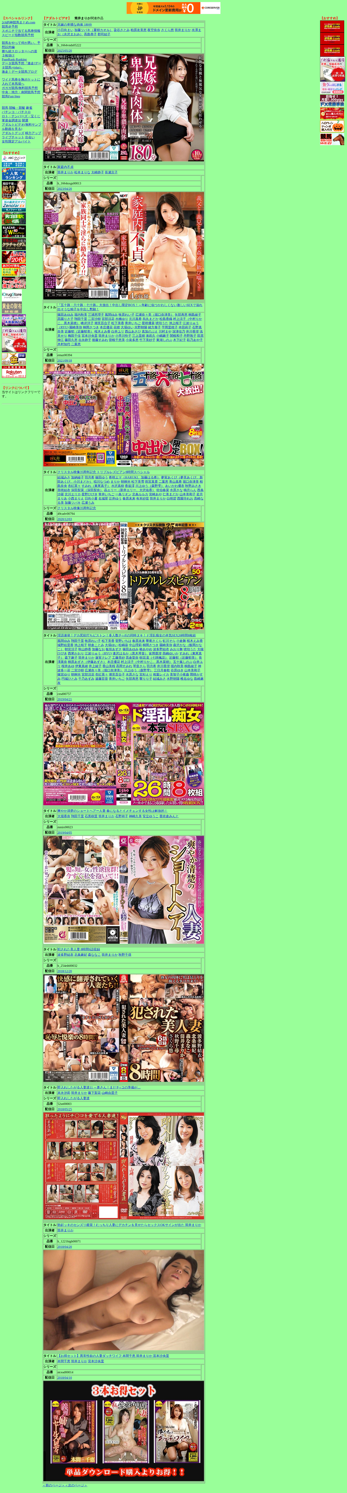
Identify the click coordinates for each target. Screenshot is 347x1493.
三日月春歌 (162, 670)
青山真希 (175, 481)
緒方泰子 (154, 327)
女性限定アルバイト (16, 141)
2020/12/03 (64, 519)
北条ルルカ (140, 494)
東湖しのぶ (164, 340)
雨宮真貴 (151, 481)
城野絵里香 (65, 645)
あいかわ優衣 (174, 486)
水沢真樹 (117, 486)
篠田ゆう (101, 477)
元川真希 (135, 319)
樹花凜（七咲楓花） (153, 657)
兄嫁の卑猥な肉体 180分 (74, 24)
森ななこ (94, 954)
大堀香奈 (63, 816)
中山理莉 (135, 645)
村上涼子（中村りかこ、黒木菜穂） (146, 662)
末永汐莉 (63, 1092)
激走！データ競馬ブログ (19, 71)
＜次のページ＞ (76, 1485)
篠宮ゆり (63, 674)
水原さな (176, 490)
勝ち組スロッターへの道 (19, 51)
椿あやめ (145, 649)
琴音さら (139, 666)
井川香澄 (192, 331)
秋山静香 (84, 649)
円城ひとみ (69, 678)
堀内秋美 (80, 314)
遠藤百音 (101, 678)
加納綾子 (77, 477)
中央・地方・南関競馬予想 (21, 92)
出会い (30, 137)
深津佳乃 (178, 331)
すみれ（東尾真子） (96, 486)
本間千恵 (63, 1361)
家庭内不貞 (65, 167)
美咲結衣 (63, 490)
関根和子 (176, 335)
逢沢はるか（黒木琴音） (130, 653)
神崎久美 (135, 816)
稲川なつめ (102, 481)
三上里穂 (138, 335)
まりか (115, 481)
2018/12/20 (64, 971)
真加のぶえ (150, 331)
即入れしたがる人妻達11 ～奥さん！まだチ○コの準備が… (99, 1087)
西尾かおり (76, 653)
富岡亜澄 (155, 653)
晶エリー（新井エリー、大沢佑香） (129, 490)
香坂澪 (130, 486)
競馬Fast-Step (11, 96)
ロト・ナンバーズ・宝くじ (21, 116)
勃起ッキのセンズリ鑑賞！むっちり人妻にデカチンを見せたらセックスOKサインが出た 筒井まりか (129, 1225)
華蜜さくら (154, 640)
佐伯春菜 (162, 490)
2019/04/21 (64, 699)
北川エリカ (73, 494)
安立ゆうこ (151, 816)
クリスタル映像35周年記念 (76, 508)
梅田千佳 (74, 335)
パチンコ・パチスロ (16, 112)
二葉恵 (76, 344)
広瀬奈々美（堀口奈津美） (154, 314)
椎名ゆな (186, 678)
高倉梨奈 (132, 657)
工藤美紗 (118, 657)
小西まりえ (76, 498)
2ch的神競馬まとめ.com (18, 22)
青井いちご (133, 323)
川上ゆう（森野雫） (149, 486)
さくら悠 (167, 30)
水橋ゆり (121, 319)
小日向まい (65, 30)
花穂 (116, 327)
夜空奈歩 (153, 30)
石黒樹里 (91, 816)
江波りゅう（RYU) (98, 653)
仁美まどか (171, 494)
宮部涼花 (108, 319)
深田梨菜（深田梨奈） (87, 490)
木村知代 (63, 344)
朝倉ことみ (96, 645)
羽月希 (89, 477)
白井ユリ (117, 331)
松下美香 (117, 323)
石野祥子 (121, 816)
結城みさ (63, 477)
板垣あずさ (114, 649)
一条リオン (123, 494)
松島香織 (165, 319)
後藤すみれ (100, 340)
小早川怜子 (123, 335)
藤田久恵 (71, 340)
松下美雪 (137, 481)
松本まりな (82, 172)
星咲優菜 (148, 323)
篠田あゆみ (65, 314)
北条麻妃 (80, 954)
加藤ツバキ (73, 502)
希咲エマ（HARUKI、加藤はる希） (134, 477)
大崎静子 (97, 172)
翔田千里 (80, 319)
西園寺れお (185, 498)
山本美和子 (188, 494)
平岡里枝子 (170, 327)
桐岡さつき (91, 327)
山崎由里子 (110, 1092)
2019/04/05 (64, 832)
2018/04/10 (64, 1377)
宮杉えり (145, 674)
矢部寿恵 (181, 314)
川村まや (165, 331)
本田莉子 (185, 327)
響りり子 (145, 678)
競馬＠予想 (10, 26)
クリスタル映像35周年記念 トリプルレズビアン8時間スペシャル (103, 472)
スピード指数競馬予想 (18, 35)
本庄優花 (106, 327)
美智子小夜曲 (179, 674)
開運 (25, 120)
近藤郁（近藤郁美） (79, 331)
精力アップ (33, 133)
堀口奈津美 (191, 481)
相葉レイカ (161, 674)
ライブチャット (13, 137)
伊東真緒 (81, 666)
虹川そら (169, 640)
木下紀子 (179, 340)
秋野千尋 (124, 954)
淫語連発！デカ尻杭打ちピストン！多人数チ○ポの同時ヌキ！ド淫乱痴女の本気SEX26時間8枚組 (126, 635)
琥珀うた (161, 323)
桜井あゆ (67, 666)
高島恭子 (90, 34)
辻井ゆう (115, 498)
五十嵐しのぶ (182, 662)
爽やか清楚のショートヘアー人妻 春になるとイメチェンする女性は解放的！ (112, 810)
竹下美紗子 (147, 340)
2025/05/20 (64, 50)
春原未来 (128, 498)
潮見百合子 (102, 323)
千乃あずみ (86, 678)
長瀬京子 (111, 172)
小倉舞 (181, 640)
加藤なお (98, 649)
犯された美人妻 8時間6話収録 (78, 949)
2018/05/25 (64, 1109)
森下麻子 (71, 657)
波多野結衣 (161, 649)
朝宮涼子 (71, 649)
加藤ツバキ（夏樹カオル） (93, 30)
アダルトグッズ (13, 133)
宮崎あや (155, 494)
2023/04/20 (64, 188)
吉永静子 (84, 340)
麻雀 (29, 107)
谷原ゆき (177, 670)
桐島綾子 (194, 314)
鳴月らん (190, 490)
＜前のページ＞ (53, 1485)
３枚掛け (8, 55)
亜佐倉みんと (169, 816)
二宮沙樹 (94, 319)
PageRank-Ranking (14, 59)
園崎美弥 (75, 327)
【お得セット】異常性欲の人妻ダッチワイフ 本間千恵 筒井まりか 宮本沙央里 (113, 1355)
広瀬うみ (88, 502)
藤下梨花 (94, 1092)
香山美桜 (108, 666)
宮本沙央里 (90, 335)
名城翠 (103, 498)
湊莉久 (150, 335)
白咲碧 (171, 498)
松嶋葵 (123, 645)
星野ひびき (90, 494)
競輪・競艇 (17, 107)
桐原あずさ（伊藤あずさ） (87, 662)
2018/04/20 (64, 1246)
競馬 (5, 107)
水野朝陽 (140, 327)
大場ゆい (127, 327)
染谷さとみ (122, 30)
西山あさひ (133, 331)
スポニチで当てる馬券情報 (21, 30)
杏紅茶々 (74, 486)
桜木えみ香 (102, 331)
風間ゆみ (111, 314)
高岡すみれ (124, 666)
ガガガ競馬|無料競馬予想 (20, 88)
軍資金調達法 (11, 120)
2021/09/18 (64, 360)
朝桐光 (126, 481)
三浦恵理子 (96, 314)
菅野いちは (123, 640)
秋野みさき (193, 486)
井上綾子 (95, 666)
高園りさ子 (65, 319)
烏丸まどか (151, 319)
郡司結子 (104, 34)
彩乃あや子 (195, 340)
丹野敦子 (190, 335)
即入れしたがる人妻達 (73, 1098)
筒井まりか (183, 30)
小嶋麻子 (162, 335)
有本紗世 (142, 498)
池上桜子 (175, 323)
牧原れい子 (126, 314)
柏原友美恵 (139, 30)
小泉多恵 (132, 340)
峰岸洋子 (87, 323)
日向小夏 (91, 498)
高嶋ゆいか (170, 653)
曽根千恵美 (117, 340)
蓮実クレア (103, 657)
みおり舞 (176, 649)
